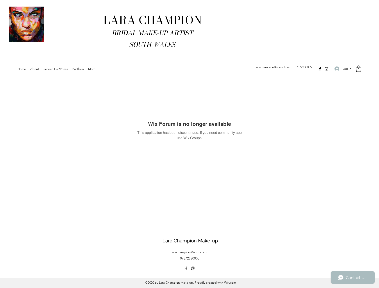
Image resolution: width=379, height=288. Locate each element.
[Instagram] (326, 69)
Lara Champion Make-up (190, 241)
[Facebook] (320, 69)
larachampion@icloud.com (273, 67)
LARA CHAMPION (152, 20)
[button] (358, 69)
